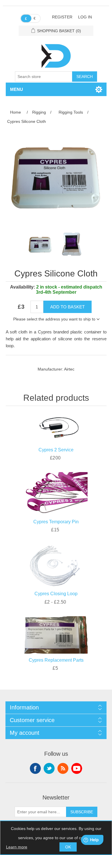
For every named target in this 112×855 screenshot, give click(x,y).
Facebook (35, 768)
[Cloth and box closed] (40, 244)
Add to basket (67, 306)
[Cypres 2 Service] (56, 425)
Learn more (16, 847)
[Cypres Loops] (56, 564)
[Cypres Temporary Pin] (56, 492)
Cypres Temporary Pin (56, 521)
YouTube (76, 768)
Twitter (49, 768)
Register (62, 17)
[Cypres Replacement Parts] (56, 633)
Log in (85, 17)
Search (84, 76)
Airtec (69, 369)
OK (68, 847)
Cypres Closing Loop (56, 593)
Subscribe (81, 812)
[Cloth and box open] (71, 244)
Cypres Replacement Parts (56, 660)
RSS (62, 768)
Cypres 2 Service (56, 449)
